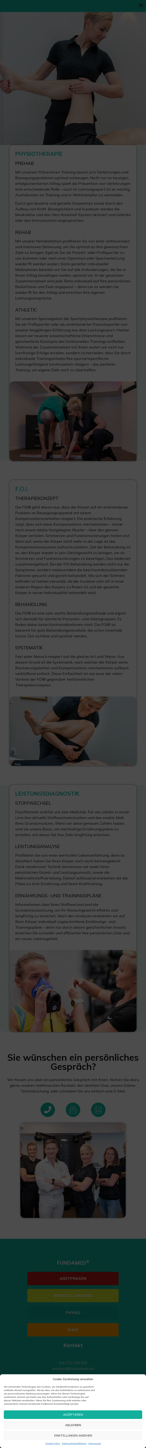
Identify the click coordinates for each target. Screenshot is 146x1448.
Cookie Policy (52, 1443)
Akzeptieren (73, 1414)
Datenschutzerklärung (74, 1443)
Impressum (94, 1443)
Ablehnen (73, 1425)
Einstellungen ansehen (73, 1435)
